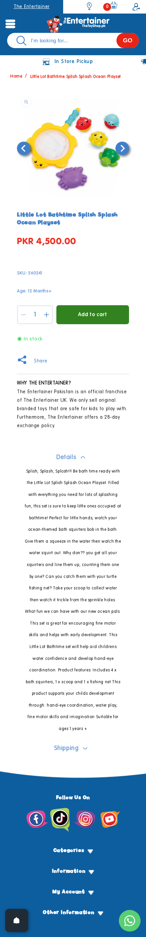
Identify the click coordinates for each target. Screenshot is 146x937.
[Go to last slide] (24, 148)
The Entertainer (32, 6)
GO (127, 40)
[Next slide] (122, 148)
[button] (10, 23)
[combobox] (73, 40)
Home (16, 77)
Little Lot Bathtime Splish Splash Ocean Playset (75, 77)
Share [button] (40, 361)
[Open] (16, 920)
